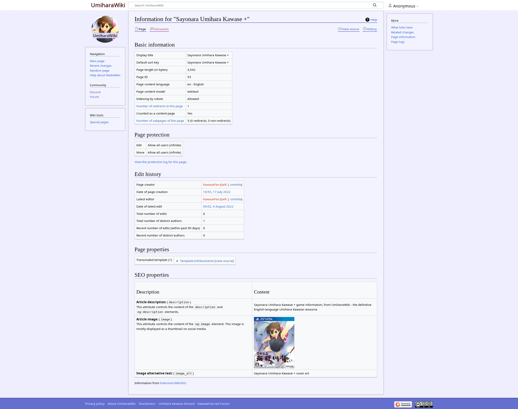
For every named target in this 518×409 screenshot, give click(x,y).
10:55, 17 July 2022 (216, 192)
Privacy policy (95, 404)
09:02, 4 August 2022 (218, 206)
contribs (235, 184)
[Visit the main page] (105, 28)
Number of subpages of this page (160, 121)
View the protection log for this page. (161, 162)
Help (373, 20)
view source (224, 261)
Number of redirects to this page (159, 106)
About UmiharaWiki (122, 404)
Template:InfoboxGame (197, 261)
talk (224, 184)
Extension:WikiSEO (173, 383)
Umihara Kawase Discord (176, 404)
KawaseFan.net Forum (213, 404)
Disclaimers (147, 404)
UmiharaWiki (108, 5)
